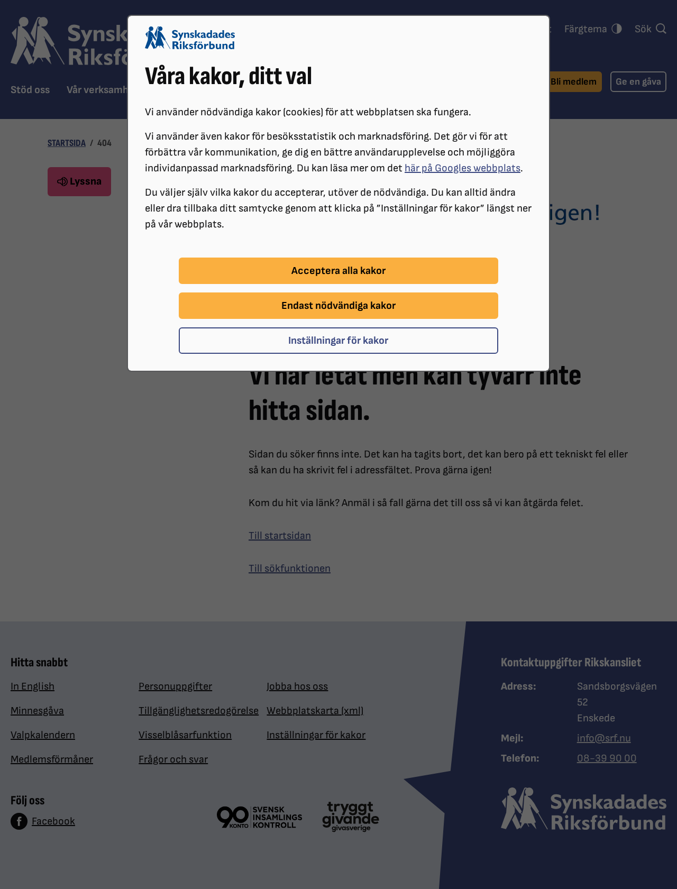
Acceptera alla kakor (338, 270)
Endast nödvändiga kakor (338, 305)
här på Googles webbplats (462, 168)
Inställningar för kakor (338, 340)
